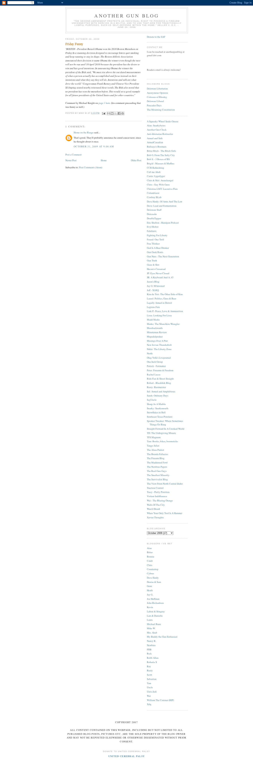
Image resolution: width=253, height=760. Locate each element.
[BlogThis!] (112, 113)
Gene (149, 586)
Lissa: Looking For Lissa (159, 315)
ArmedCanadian (155, 142)
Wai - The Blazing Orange (160, 500)
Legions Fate (153, 307)
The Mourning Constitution (161, 109)
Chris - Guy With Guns (158, 184)
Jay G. (150, 594)
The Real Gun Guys (157, 471)
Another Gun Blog (126, 15)
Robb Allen (153, 657)
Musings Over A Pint (157, 340)
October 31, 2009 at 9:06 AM (94, 146)
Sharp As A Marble (156, 404)
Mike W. (151, 628)
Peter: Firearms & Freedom (160, 370)
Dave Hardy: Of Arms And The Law (164, 201)
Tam (149, 683)
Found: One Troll (155, 239)
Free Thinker (153, 243)
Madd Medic (153, 319)
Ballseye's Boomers (156, 146)
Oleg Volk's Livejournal (159, 357)
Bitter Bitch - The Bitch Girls (161, 150)
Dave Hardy (153, 577)
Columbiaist (153, 193)
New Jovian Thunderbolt (159, 345)
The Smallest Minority (158, 475)
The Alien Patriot (155, 450)
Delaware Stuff (154, 209)
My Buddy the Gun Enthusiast (162, 636)
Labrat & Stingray (156, 611)
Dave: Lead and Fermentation (162, 205)
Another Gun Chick (157, 129)
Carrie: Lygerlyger (156, 176)
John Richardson (155, 603)
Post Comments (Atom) (90, 167)
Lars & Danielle (155, 615)
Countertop (152, 569)
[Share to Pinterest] (122, 113)
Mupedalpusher (155, 336)
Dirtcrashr (152, 214)
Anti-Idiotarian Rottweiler (160, 134)
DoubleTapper (154, 218)
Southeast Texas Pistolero (159, 416)
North (150, 353)
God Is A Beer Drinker (158, 247)
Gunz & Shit (153, 264)
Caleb (150, 560)
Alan (149, 548)
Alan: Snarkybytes (156, 125)
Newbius (151, 645)
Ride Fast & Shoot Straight (160, 378)
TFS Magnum (154, 437)
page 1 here (104, 103)
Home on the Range (84, 132)
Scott (149, 674)
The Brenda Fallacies (157, 454)
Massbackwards (155, 328)
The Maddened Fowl (157, 462)
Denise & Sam (154, 582)
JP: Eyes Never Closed (158, 273)
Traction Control (155, 488)
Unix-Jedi (152, 691)
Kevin (150, 607)
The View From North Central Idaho (165, 483)
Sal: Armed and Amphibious (161, 391)
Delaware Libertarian (157, 88)
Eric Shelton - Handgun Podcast (163, 222)
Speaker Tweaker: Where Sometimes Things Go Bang (165, 422)
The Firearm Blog (155, 458)
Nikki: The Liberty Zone (159, 349)
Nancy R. (151, 641)
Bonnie (150, 556)
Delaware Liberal (155, 101)
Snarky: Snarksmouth (157, 408)
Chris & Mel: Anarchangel (160, 180)
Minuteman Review (157, 332)
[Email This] (108, 113)
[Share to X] (115, 113)
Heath (150, 590)
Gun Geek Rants (155, 252)
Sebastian (152, 679)
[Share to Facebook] (119, 113)
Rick (149, 653)
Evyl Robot (153, 226)
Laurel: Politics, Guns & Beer (161, 298)
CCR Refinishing (155, 167)
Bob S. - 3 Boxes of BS (158, 159)
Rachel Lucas (153, 374)
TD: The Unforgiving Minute (161, 433)
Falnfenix (152, 231)
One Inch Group (155, 361)
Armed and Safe (155, 138)
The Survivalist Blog (157, 479)
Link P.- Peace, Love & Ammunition (165, 311)
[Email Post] (103, 113)
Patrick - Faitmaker (156, 366)
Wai (149, 695)
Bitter (150, 552)
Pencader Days (154, 105)
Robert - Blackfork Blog (159, 383)
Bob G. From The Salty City (161, 155)
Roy (149, 666)
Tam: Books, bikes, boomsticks (162, 441)
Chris (149, 565)
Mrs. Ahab (152, 632)
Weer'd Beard (153, 509)
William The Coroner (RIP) (160, 700)
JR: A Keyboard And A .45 (160, 277)
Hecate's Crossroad (156, 269)
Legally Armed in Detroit (159, 302)
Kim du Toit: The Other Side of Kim (165, 294)
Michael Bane (154, 624)
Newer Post (70, 160)
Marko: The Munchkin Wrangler (163, 324)
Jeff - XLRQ (153, 290)
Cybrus (150, 573)
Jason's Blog (153, 281)
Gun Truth (152, 260)
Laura (150, 619)
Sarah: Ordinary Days (157, 395)
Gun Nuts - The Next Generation (163, 256)
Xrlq (149, 704)
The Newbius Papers (157, 466)
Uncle (150, 687)
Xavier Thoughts (155, 517)
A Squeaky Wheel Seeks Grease (162, 121)
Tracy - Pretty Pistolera (158, 492)
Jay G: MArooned (156, 286)
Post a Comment (73, 154)
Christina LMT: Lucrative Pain (162, 189)
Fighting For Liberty (157, 235)
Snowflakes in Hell (156, 412)
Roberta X (152, 662)
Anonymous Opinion (157, 92)
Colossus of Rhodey (157, 97)
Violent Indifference (157, 496)
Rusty (150, 670)
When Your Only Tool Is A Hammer (164, 513)
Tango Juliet (153, 445)
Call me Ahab (154, 172)
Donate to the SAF (156, 36)
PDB (149, 649)
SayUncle (152, 399)
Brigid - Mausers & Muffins (160, 163)
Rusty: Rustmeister (156, 387)
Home (104, 160)
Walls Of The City (156, 504)
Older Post (136, 160)
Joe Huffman (153, 598)
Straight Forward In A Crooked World (165, 428)
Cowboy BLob (154, 197)
